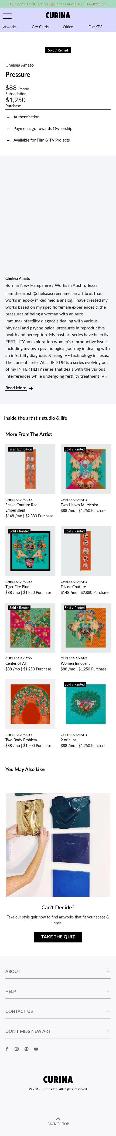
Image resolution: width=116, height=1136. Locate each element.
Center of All (15, 664)
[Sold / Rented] (86, 469)
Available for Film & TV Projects (41, 140)
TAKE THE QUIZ (58, 937)
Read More (16, 388)
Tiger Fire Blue (17, 587)
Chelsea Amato (19, 65)
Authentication (26, 117)
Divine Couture (73, 587)
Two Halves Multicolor (79, 505)
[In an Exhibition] (30, 469)
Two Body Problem (21, 740)
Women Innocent (75, 664)
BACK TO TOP (58, 1124)
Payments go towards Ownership (42, 129)
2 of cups (68, 740)
